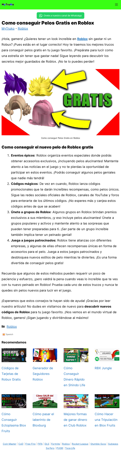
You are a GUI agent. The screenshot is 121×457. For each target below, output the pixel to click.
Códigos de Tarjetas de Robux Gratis (11, 373)
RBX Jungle (103, 368)
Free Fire (30, 443)
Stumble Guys (98, 443)
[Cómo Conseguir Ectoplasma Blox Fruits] (14, 405)
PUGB (59, 448)
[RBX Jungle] (107, 359)
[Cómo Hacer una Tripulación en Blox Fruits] (107, 405)
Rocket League (80, 443)
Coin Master (9, 443)
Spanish (9, 334)
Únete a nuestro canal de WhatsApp (63, 15)
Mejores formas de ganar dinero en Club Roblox (75, 419)
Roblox (23, 28)
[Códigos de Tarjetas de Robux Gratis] (14, 359)
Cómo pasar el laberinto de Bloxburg (43, 419)
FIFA (40, 443)
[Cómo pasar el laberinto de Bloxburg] (45, 405)
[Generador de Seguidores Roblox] (45, 359)
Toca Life (70, 448)
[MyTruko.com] (8, 4)
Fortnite (55, 443)
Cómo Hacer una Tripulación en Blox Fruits (106, 419)
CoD (20, 443)
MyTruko (8, 28)
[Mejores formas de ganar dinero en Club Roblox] (76, 405)
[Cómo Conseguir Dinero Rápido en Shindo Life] (76, 359)
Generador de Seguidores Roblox (43, 373)
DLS (47, 443)
